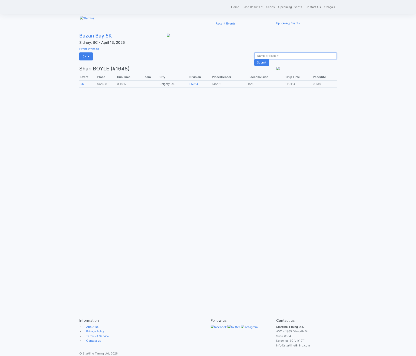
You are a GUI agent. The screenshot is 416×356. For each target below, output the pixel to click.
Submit (261, 62)
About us (92, 326)
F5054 (193, 84)
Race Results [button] (252, 7)
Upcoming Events (290, 7)
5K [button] (85, 56)
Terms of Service (97, 336)
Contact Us (313, 7)
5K (82, 84)
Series (270, 7)
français (329, 7)
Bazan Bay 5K (95, 36)
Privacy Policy (95, 331)
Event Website (89, 48)
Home (235, 7)
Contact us (93, 340)
